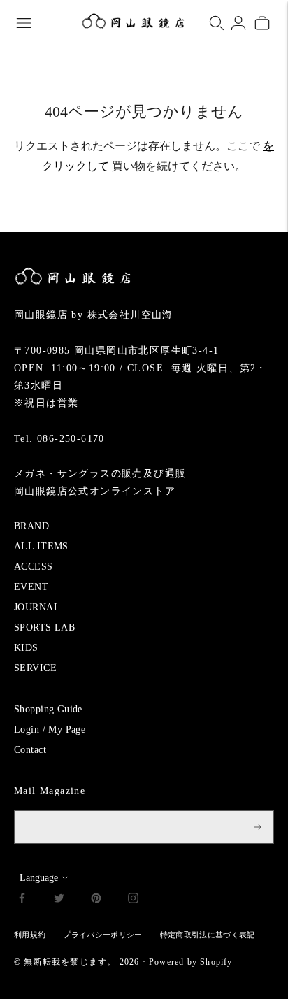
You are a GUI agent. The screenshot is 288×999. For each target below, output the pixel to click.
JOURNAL (37, 607)
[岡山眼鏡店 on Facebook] (22, 900)
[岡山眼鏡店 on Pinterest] (96, 900)
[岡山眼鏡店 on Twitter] (59, 900)
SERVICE (35, 668)
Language (39, 877)
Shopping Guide (48, 709)
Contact (30, 750)
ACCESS (33, 566)
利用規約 (29, 934)
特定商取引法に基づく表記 (207, 934)
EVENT (31, 587)
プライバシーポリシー (102, 934)
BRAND (31, 526)
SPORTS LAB (44, 627)
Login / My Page (49, 729)
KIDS (26, 647)
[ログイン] (238, 23)
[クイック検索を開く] (216, 23)
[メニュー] (24, 23)
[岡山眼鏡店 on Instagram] (133, 900)
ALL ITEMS (41, 546)
